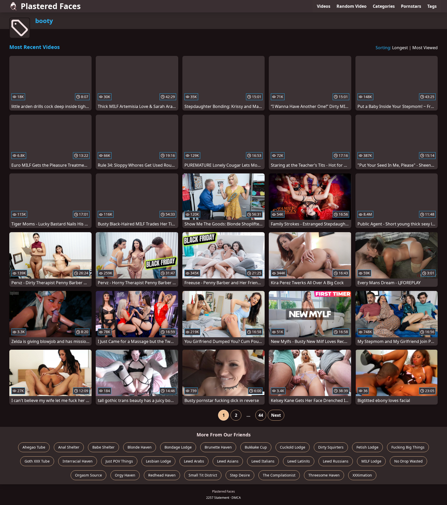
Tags (432, 6)
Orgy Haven (125, 475)
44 (260, 415)
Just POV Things (119, 461)
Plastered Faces (51, 6)
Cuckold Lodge (292, 447)
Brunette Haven (218, 447)
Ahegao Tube (34, 447)
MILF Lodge (371, 461)
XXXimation (362, 475)
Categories (384, 6)
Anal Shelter (68, 447)
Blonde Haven (140, 447)
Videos (323, 6)
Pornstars (411, 6)
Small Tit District (203, 475)
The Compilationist (279, 475)
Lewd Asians (228, 461)
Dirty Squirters (331, 447)
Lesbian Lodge (158, 461)
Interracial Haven (78, 461)
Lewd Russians (335, 461)
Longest (400, 47)
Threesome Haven (324, 475)
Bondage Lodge (178, 447)
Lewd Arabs (194, 461)
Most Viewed (425, 47)
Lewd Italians (262, 461)
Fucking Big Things (407, 447)
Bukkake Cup (256, 447)
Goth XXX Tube (37, 461)
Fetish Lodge (367, 447)
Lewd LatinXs (298, 461)
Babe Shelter (103, 447)
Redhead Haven (162, 475)
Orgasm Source (88, 475)
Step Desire (240, 475)
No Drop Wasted (408, 461)
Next (276, 415)
